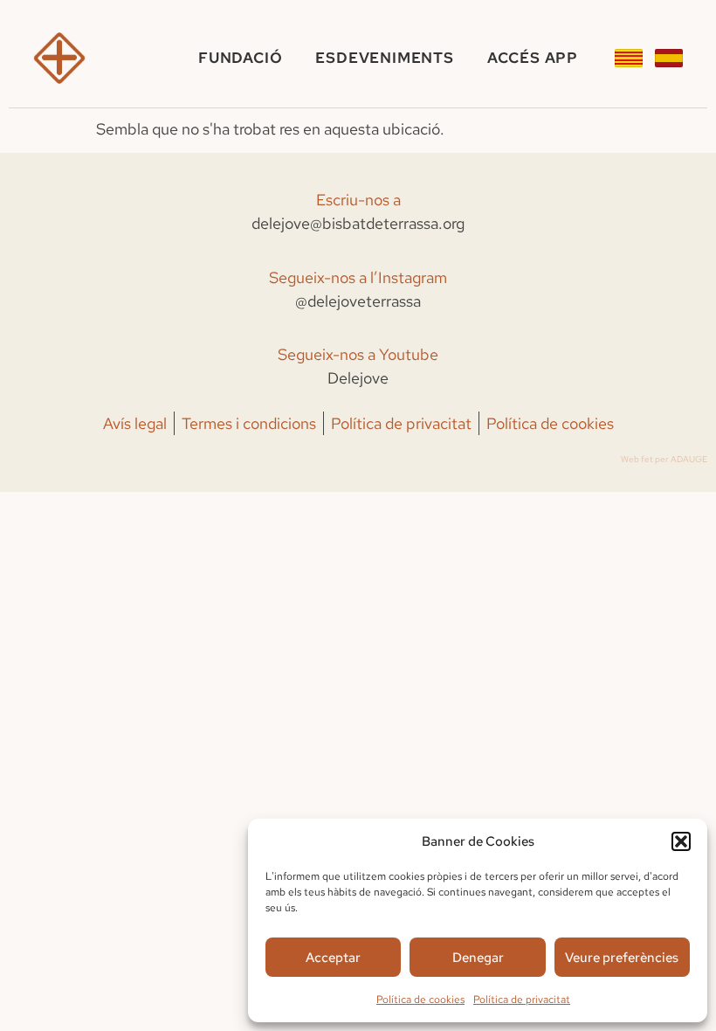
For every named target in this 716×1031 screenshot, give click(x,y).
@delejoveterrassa (358, 301)
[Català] (629, 58)
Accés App (532, 57)
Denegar (478, 957)
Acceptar (333, 957)
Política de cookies (420, 1000)
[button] (681, 841)
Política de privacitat (521, 1000)
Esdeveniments (384, 57)
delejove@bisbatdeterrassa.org (358, 223)
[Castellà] (669, 58)
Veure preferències (621, 957)
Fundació (240, 57)
